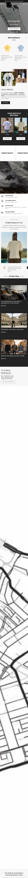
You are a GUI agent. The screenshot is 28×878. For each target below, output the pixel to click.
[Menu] (1, 3)
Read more (3, 305)
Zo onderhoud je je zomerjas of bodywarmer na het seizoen (11, 302)
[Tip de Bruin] (14, 4)
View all (14, 39)
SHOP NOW (5, 102)
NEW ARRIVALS (14, 38)
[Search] (4, 3)
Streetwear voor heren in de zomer (12, 329)
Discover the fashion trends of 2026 (12, 356)
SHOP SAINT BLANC (14, 28)
